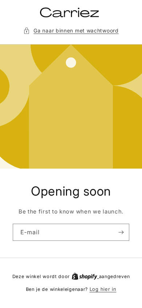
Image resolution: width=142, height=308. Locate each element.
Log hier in (103, 289)
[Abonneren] (121, 232)
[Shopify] (85, 276)
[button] (70, 30)
